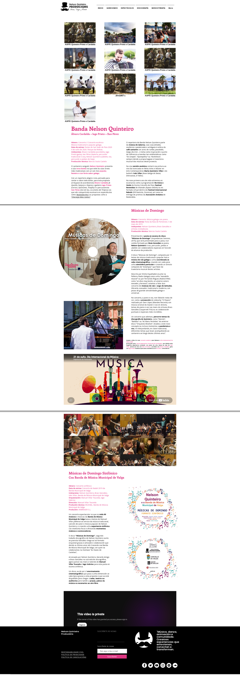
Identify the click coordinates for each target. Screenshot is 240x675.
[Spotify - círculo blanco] (168, 665)
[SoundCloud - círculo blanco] (175, 665)
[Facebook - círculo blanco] (144, 665)
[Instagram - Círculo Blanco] (162, 665)
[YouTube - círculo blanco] (156, 665)
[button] (93, 325)
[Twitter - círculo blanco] (150, 665)
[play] (117, 347)
